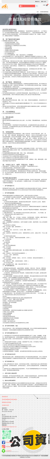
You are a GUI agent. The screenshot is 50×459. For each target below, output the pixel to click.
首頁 (38, 11)
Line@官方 (9, 450)
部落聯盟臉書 (9, 442)
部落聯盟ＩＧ (9, 446)
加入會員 (44, 1)
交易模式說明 (5, 405)
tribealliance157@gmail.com (9, 426)
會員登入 (38, 1)
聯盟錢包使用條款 (6, 402)
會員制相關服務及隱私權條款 (9, 399)
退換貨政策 (5, 396)
